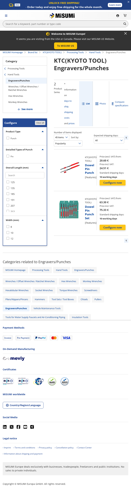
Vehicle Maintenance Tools (47, 308)
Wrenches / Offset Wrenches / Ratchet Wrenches (23, 88)
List (88, 103)
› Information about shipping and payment (22, 453)
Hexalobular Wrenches (16, 290)
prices (72, 123)
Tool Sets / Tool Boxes (63, 299)
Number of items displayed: (68, 132)
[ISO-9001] (8, 381)
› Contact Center (84, 447)
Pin (12, 156)
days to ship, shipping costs (68, 109)
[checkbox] (25, 138)
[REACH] (64, 381)
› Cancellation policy (64, 447)
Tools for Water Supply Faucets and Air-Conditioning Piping (35, 317)
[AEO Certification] (38, 381)
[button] (115, 5)
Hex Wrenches (15, 95)
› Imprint (7, 447)
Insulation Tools (80, 317)
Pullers (97, 299)
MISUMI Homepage (13, 52)
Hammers (40, 299)
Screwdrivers (90, 290)
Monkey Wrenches (17, 102)
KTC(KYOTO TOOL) (52, 52)
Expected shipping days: (106, 135)
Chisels (84, 299)
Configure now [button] (112, 182)
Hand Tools (95, 52)
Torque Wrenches (68, 290)
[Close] (125, 33)
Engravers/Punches (19, 80)
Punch (13, 138)
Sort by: (75, 137)
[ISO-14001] (23, 381)
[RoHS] (52, 381)
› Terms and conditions (24, 447)
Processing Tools (75, 52)
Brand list (33, 52)
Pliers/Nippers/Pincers (16, 299)
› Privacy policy (45, 447)
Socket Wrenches (44, 290)
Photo (103, 103)
